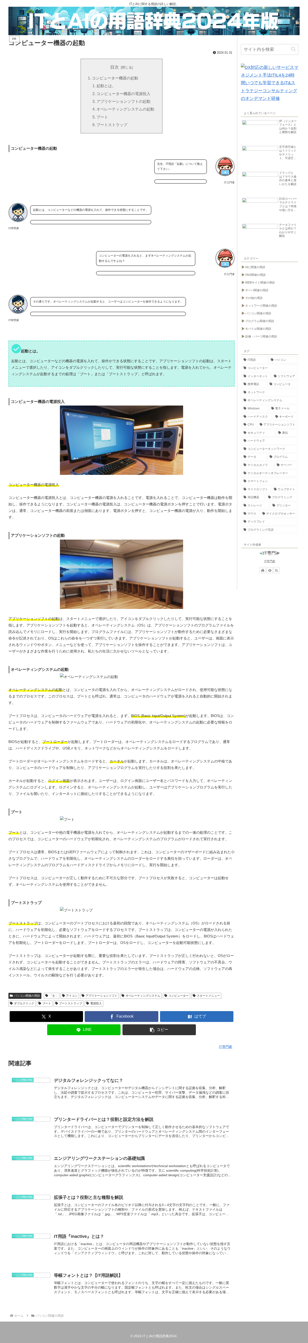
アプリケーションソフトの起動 (123, 101)
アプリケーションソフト (101, 995)
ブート (102, 117)
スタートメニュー (208, 995)
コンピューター (178, 995)
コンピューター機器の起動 (115, 78)
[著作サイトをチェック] (263, 570)
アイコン (71, 995)
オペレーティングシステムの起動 (125, 109)
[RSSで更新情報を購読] (276, 570)
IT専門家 (269, 561)
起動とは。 (106, 86)
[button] (159, 1029)
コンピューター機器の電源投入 (123, 93)
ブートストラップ (111, 125)
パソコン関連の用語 (27, 995)
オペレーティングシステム (143, 995)
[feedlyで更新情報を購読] (270, 570)
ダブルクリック (24, 1003)
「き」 (53, 995)
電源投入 (96, 1003)
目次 (114, 67)
